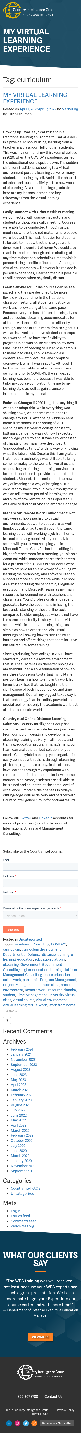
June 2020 (19, 1150)
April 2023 (18, 1084)
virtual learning (15, 1005)
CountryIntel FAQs (25, 1188)
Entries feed (20, 1216)
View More (40, 1337)
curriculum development (41, 949)
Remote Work (36, 990)
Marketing (70, 109)
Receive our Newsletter (57, 1423)
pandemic (31, 979)
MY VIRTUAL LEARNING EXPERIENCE (35, 98)
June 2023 (19, 1074)
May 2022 (18, 1120)
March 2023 (20, 1090)
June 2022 (19, 1115)
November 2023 (23, 1059)
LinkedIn (45, 818)
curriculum (11, 949)
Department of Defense (21, 954)
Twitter (25, 818)
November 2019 (23, 1166)
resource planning (62, 990)
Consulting (40, 944)
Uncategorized (30, 939)
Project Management (20, 985)
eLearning (11, 964)
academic (23, 944)
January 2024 (21, 1054)
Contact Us (53, 1396)
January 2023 (21, 1100)
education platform (50, 959)
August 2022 (20, 1105)
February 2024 (22, 1049)
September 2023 (24, 1064)
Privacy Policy (65, 1410)
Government (30, 964)
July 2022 (18, 1110)
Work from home (62, 1005)
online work (12, 979)
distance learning (55, 954)
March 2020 (20, 1155)
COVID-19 (58, 944)
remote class (48, 985)
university (56, 995)
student (9, 995)
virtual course (23, 1000)
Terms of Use (40, 1414)
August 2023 (20, 1069)
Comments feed (23, 1221)
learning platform (63, 969)
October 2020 (21, 1140)
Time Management (32, 995)
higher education (34, 969)
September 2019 (24, 1171)
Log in (15, 1211)
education (25, 959)
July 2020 (18, 1145)
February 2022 (22, 1135)
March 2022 (20, 1130)
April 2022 (18, 1125)
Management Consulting (22, 974)
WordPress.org (22, 1226)
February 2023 (22, 1095)
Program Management (58, 979)
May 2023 (18, 1080)
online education (57, 974)
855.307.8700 (28, 1396)
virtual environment (51, 1000)
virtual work (37, 1005)
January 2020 (21, 1160)
